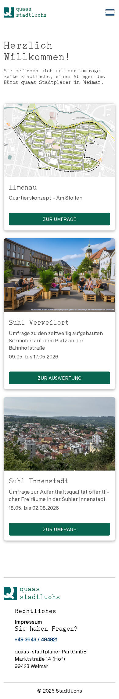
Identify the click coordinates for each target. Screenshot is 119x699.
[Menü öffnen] (109, 12)
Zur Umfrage (59, 219)
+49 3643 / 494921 (36, 639)
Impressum (28, 622)
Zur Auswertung (59, 378)
